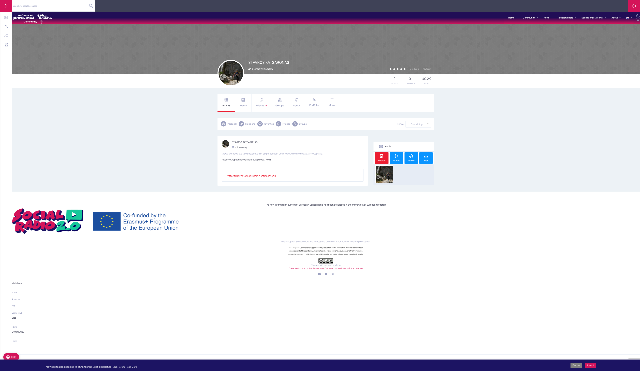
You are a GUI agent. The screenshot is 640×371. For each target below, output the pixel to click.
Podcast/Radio (565, 17)
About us (16, 299)
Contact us (17, 312)
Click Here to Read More (125, 366)
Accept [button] (590, 365)
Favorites (269, 123)
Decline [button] (576, 365)
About (615, 17)
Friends (261, 105)
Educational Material (592, 17)
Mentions (250, 123)
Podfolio (314, 105)
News (546, 17)
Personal (232, 123)
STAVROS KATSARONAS (245, 142)
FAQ (14, 306)
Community (529, 17)
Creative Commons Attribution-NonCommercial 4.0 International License (326, 268)
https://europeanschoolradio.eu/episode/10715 (246, 159)
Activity (226, 105)
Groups (280, 105)
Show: (400, 124)
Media (243, 105)
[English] (628, 18)
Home (511, 17)
